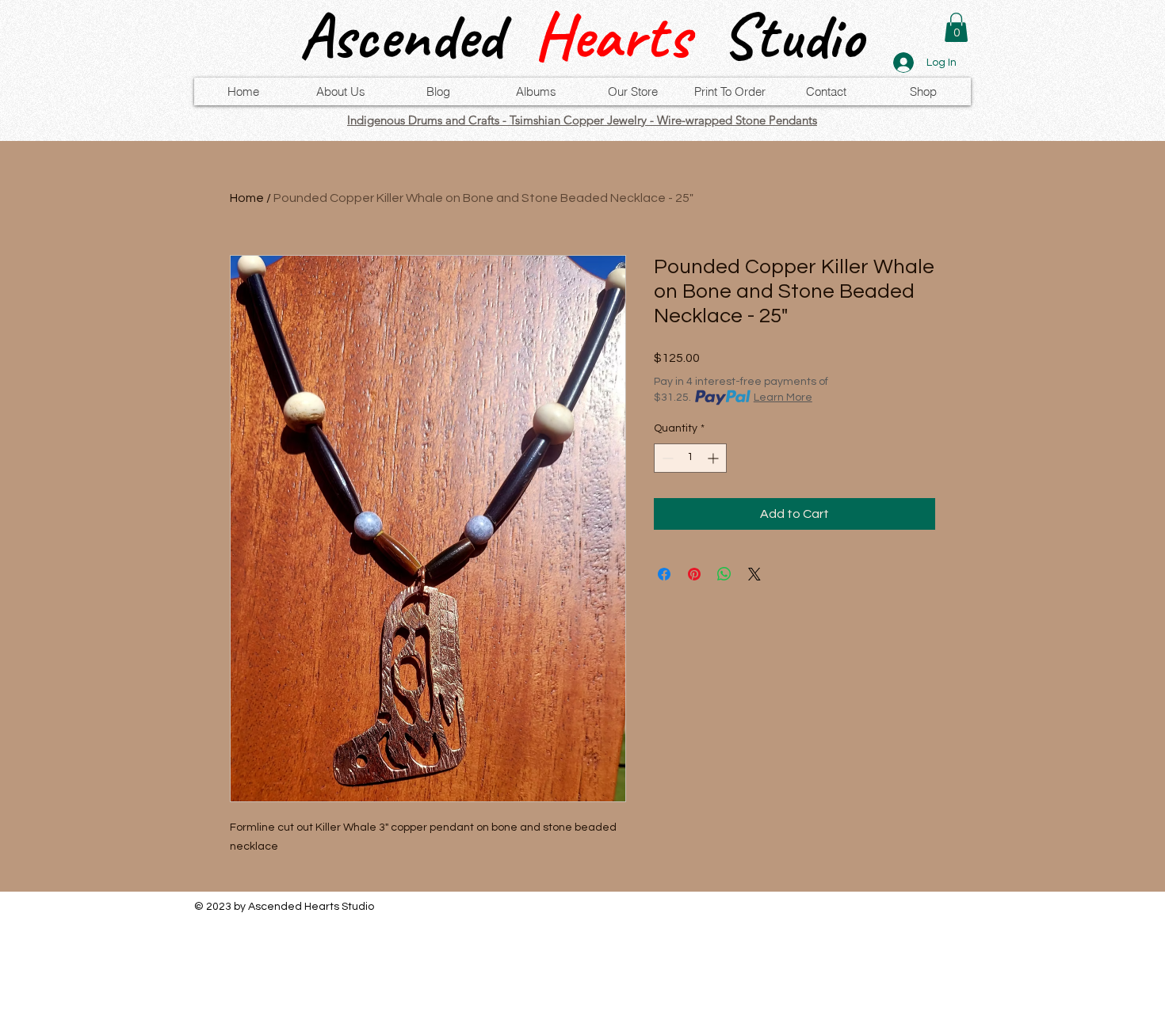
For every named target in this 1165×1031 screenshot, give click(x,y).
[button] (956, 27)
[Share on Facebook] (664, 574)
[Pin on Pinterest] (694, 574)
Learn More (783, 397)
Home (247, 198)
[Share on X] (754, 574)
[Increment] (714, 458)
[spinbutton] (690, 458)
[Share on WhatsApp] (724, 574)
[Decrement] (666, 458)
